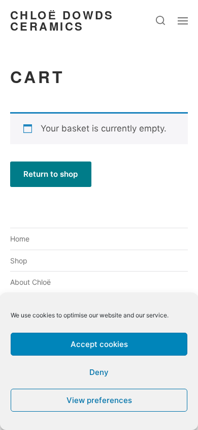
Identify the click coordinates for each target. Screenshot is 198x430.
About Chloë (30, 282)
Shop (18, 260)
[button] (161, 20)
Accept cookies (99, 344)
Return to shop (50, 174)
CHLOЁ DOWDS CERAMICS (62, 20)
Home (19, 238)
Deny (99, 372)
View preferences (99, 400)
